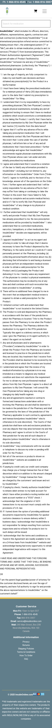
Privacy (26, 641)
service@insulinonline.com (29, 621)
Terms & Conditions (26, 652)
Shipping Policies (26, 648)
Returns (26, 645)
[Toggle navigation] (44, 11)
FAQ (26, 659)
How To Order (26, 655)
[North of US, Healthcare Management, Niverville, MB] (26, 680)
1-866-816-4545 (16, 1)
